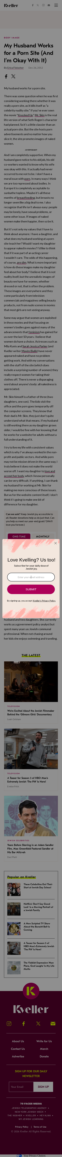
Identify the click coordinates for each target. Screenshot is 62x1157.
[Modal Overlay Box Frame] (31, 578)
